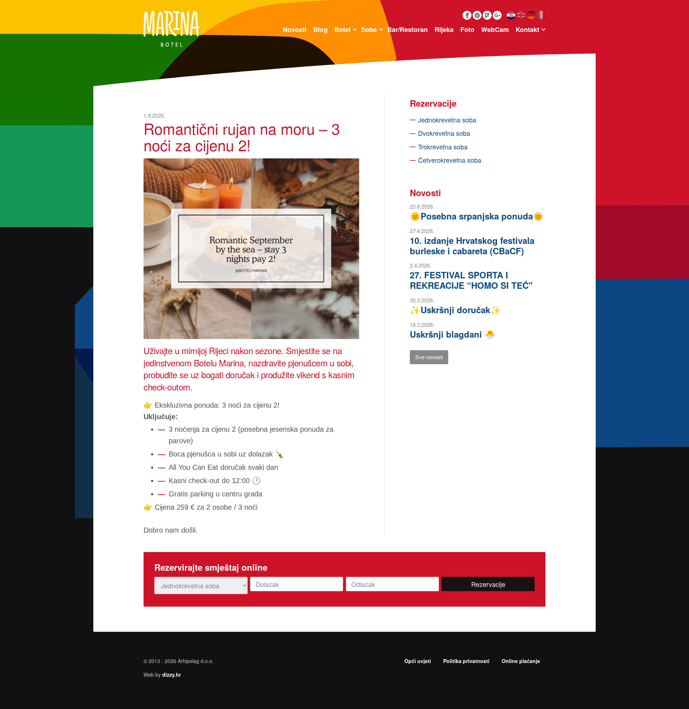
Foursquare (487, 15)
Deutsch (530, 15)
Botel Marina (172, 29)
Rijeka (444, 29)
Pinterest (477, 15)
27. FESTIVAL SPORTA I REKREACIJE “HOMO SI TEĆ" (471, 280)
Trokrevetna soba (443, 146)
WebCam (495, 29)
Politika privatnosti (466, 660)
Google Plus (497, 15)
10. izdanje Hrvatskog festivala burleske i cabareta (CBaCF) (472, 245)
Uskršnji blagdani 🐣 (452, 334)
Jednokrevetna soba (447, 119)
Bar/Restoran (407, 29)
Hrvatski (510, 15)
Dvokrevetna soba (444, 133)
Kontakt (527, 29)
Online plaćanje (521, 660)
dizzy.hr (171, 674)
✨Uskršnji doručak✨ (455, 309)
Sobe (369, 29)
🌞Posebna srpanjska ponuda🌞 (477, 216)
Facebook (467, 15)
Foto (467, 29)
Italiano (540, 15)
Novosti (294, 29)
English (520, 15)
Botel (342, 29)
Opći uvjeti (417, 660)
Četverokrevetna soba (449, 159)
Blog (320, 29)
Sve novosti (429, 357)
